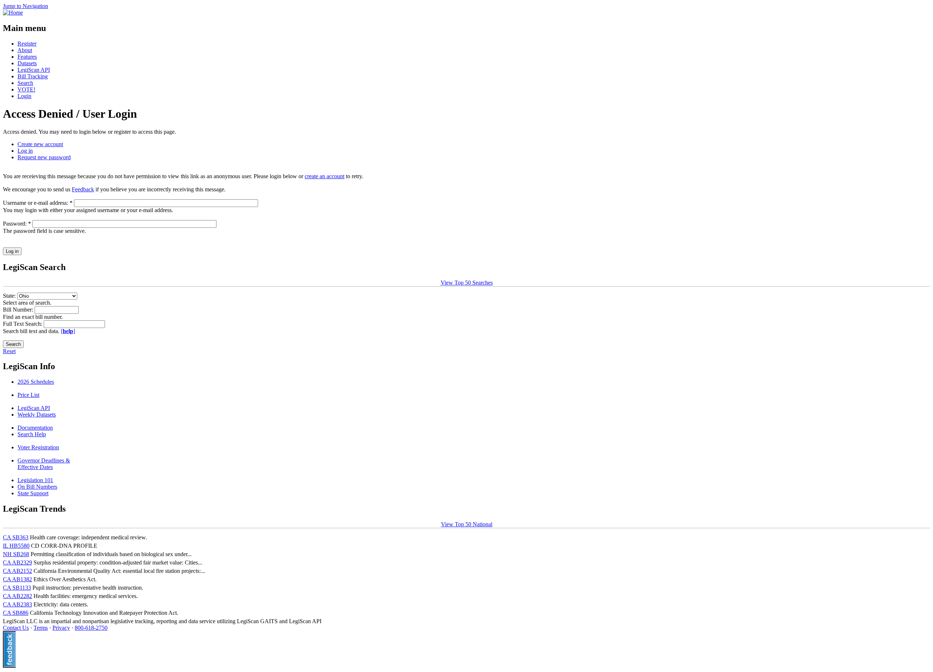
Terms (41, 628)
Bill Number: (19, 309)
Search (25, 83)
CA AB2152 (17, 571)
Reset (9, 351)
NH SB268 (16, 554)
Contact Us (16, 628)
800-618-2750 (91, 628)
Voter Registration (38, 447)
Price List (28, 395)
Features (27, 57)
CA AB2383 (17, 604)
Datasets (27, 63)
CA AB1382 (17, 579)
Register (26, 43)
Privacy (61, 628)
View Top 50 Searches (467, 283)
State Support (32, 493)
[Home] (13, 12)
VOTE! (26, 89)
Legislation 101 (35, 480)
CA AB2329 (17, 562)
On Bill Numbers (37, 487)
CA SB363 (15, 537)
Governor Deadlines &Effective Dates (43, 463)
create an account (324, 176)
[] (68, 331)
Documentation (35, 428)
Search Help (31, 434)
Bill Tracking (32, 76)
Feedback (83, 189)
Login (24, 96)
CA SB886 (15, 613)
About (24, 50)
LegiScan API (33, 70)
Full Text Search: (23, 324)
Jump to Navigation (25, 6)
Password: (17, 223)
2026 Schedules (35, 382)
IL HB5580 (16, 546)
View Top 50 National (466, 524)
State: (10, 296)
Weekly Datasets (36, 414)
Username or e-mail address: (38, 203)
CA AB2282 (17, 596)
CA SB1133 (17, 588)
